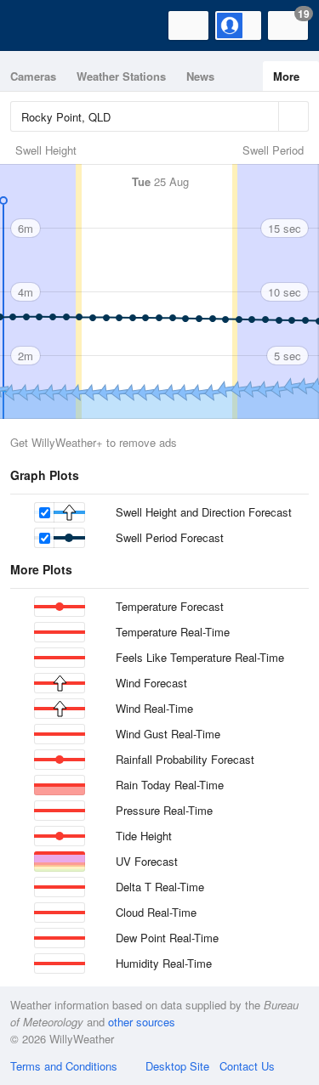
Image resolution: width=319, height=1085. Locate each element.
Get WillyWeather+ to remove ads (93, 442)
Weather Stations (121, 76)
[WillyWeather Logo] (38, 25)
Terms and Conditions (63, 1066)
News (200, 76)
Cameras (33, 76)
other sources (141, 1022)
